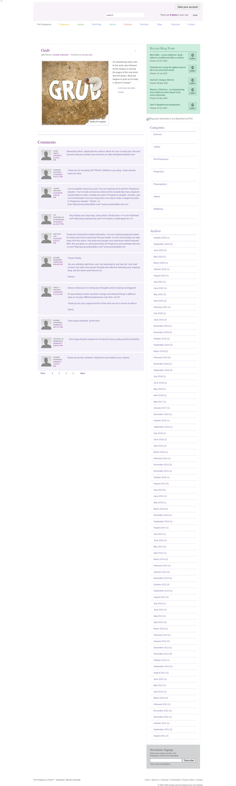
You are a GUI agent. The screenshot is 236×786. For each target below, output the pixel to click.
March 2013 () (161, 628)
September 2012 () (163, 666)
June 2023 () (160, 250)
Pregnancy (64, 24)
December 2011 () (163, 711)
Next (82, 373)
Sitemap (164, 780)
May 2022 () (160, 294)
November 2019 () (163, 332)
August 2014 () (161, 528)
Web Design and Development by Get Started (183, 785)
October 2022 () (161, 269)
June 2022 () (160, 288)
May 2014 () (160, 546)
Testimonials (175, 780)
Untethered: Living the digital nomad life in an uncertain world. (167, 68)
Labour (80, 24)
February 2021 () (162, 307)
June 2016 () (160, 439)
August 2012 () (161, 673)
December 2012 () (163, 647)
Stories (112, 24)
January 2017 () (162, 408)
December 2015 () (163, 464)
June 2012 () (160, 679)
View (195, 15)
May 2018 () (160, 389)
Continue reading (126, 88)
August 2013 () (161, 597)
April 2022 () (160, 301)
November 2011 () (163, 717)
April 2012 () (160, 692)
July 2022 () (160, 282)
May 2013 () (160, 616)
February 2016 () (162, 458)
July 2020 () (160, 313)
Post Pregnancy (161, 159)
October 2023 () (161, 238)
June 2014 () (160, 540)
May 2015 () (160, 502)
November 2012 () (163, 654)
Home (147, 780)
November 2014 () (163, 515)
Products (128, 24)
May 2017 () (160, 402)
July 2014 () (160, 534)
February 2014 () (162, 565)
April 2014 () (160, 553)
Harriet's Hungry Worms (162, 80)
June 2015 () (160, 496)
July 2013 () (160, 603)
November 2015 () (163, 471)
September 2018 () (163, 370)
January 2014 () (162, 572)
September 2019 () (163, 345)
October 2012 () (161, 660)
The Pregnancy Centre (66, 14)
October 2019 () (161, 339)
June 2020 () (160, 320)
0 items (173, 15)
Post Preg (96, 24)
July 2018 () (160, 376)
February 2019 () (162, 357)
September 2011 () (163, 729)
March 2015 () (161, 509)
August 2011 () (161, 736)
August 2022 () (161, 275)
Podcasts (175, 24)
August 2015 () (161, 483)
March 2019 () (161, 351)
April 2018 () (160, 395)
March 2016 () (161, 452)
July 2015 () (160, 490)
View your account (188, 7)
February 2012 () (162, 704)
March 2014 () (161, 559)
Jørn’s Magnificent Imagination (165, 105)
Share (121, 92)
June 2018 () (160, 383)
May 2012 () (160, 685)
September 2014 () (163, 521)
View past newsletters (160, 764)
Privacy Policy (188, 780)
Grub (45, 50)
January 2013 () (162, 641)
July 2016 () (160, 433)
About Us (155, 780)
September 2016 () (163, 427)
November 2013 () (163, 578)
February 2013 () (162, 635)
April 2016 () (160, 446)
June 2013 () (160, 610)
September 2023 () (163, 244)
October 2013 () (161, 584)
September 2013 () (163, 591)
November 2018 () (163, 364)
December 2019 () (163, 326)
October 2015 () (161, 477)
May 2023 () (160, 257)
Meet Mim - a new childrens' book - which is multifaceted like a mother (167, 56)
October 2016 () (161, 420)
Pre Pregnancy (44, 24)
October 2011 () (161, 723)
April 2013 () (160, 622)
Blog (160, 24)
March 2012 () (161, 698)
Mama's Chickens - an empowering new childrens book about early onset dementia (167, 92)
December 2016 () (163, 414)
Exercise (158, 134)
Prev (43, 373)
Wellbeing (158, 209)
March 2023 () (161, 263)
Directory (144, 24)
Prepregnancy (160, 184)
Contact (191, 24)
